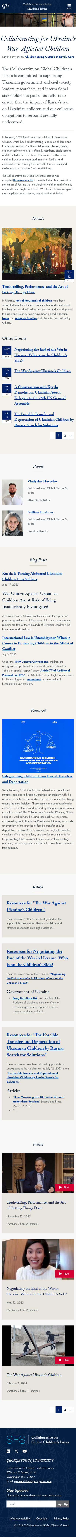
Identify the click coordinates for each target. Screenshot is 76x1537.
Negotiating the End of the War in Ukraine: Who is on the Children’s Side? (40, 355)
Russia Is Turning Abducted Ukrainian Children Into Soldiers (32, 577)
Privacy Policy (61, 1518)
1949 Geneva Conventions (31, 662)
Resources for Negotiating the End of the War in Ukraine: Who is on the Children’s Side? (37, 958)
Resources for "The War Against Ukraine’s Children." (36, 907)
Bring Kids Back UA (25, 998)
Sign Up (63, 1504)
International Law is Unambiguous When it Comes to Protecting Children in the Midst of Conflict (37, 643)
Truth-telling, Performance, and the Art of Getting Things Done (35, 290)
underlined (34, 679)
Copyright (41, 1518)
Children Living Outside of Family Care (49, 57)
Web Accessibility (20, 1518)
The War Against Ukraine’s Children (42, 371)
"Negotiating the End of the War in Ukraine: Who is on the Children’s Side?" (36, 978)
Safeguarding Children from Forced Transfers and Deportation (37, 779)
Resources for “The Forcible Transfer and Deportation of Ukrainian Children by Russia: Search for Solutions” (35, 1045)
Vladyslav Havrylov (42, 482)
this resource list (23, 180)
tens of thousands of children (34, 300)
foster (5, 318)
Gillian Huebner (40, 513)
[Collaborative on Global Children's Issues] (38, 1439)
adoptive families (26, 318)
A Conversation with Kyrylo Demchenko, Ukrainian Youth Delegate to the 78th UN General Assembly (40, 395)
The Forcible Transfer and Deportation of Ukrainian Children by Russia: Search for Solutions (44, 420)
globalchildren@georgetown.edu (32, 1481)
